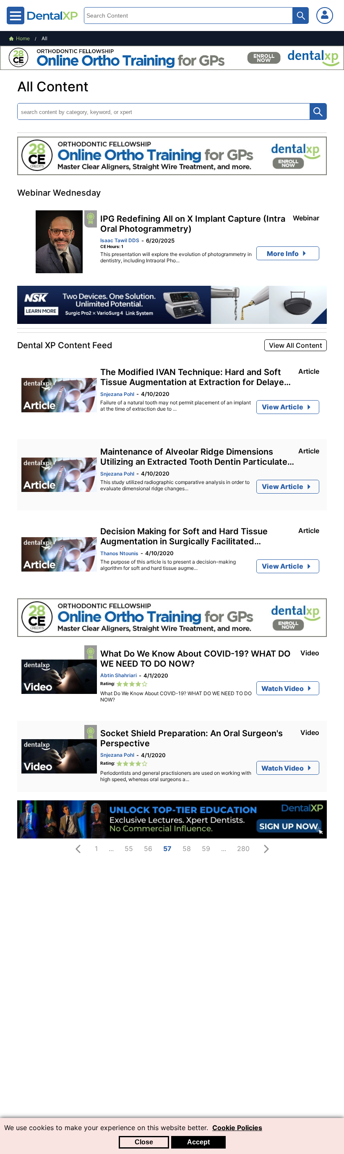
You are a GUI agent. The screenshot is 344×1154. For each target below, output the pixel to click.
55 (129, 848)
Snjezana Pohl (117, 394)
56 (148, 848)
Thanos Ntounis (119, 553)
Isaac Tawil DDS (119, 240)
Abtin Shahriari (118, 675)
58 (186, 848)
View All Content (295, 345)
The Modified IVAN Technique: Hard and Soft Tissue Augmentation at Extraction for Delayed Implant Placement (194, 377)
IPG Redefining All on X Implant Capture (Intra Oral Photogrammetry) (192, 224)
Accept (198, 1142)
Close (144, 1142)
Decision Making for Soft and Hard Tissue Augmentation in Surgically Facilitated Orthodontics (184, 536)
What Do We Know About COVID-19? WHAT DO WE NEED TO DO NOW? (195, 659)
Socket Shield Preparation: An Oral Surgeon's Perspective (191, 738)
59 (206, 848)
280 (243, 848)
